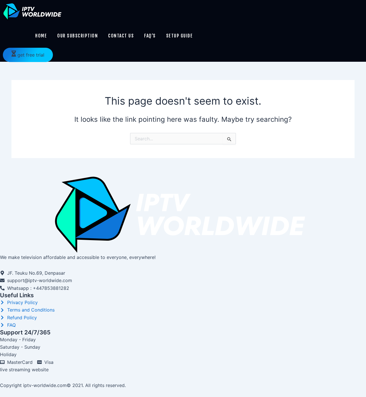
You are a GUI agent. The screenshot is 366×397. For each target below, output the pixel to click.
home (41, 36)
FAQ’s (150, 36)
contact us (121, 36)
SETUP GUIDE (179, 36)
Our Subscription (77, 36)
